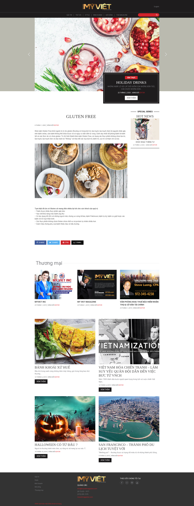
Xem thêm (131, 98)
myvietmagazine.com (85, 497)
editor (142, 93)
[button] (28, 54)
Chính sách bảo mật (41, 504)
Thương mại (39, 490)
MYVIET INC (40, 302)
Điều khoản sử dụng (55, 504)
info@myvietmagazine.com (87, 489)
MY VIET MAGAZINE (86, 302)
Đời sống (109, 15)
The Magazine (121, 15)
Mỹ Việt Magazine (97, 6)
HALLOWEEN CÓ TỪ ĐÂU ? (56, 445)
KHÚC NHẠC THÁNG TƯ (145, 142)
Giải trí (69, 15)
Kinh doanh (97, 15)
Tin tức (78, 15)
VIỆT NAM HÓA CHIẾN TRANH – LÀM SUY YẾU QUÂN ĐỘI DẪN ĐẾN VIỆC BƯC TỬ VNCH (128, 371)
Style (87, 15)
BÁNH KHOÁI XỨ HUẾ (52, 367)
